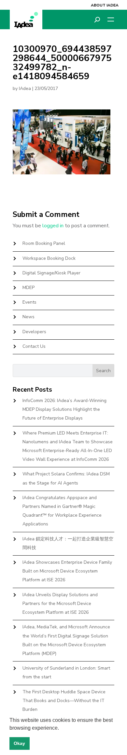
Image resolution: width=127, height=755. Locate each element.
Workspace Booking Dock (49, 258)
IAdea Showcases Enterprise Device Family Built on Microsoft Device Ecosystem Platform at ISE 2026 (67, 571)
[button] (61, 728)
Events (29, 302)
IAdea (25, 88)
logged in (53, 225)
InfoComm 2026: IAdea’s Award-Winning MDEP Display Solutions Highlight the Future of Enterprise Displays (64, 409)
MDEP (28, 287)
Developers (34, 332)
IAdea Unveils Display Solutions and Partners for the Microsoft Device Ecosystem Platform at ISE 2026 (60, 603)
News (28, 317)
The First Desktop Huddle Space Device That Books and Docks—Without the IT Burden (64, 700)
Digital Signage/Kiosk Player (51, 273)
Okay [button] (19, 743)
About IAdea (105, 5)
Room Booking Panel (43, 243)
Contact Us (34, 346)
